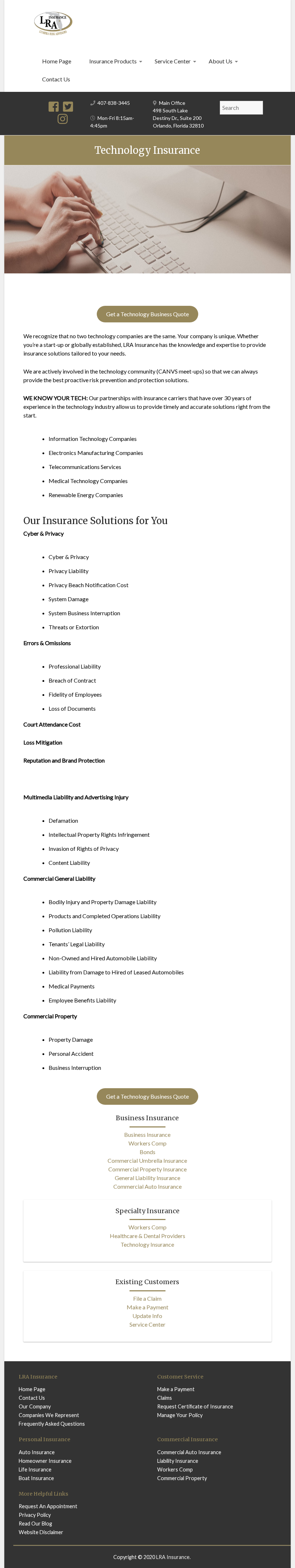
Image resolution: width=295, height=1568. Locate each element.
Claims (164, 1398)
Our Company (35, 1406)
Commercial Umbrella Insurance (147, 1160)
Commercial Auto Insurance (147, 1186)
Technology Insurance (147, 1244)
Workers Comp (147, 1143)
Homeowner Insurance (45, 1461)
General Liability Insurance (147, 1177)
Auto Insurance (37, 1452)
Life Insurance (35, 1469)
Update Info (147, 1315)
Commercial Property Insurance (147, 1169)
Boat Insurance (36, 1478)
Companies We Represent (49, 1415)
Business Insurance (147, 1134)
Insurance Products (113, 61)
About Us (220, 61)
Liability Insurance (177, 1461)
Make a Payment (147, 1307)
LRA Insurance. (173, 1557)
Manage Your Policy (180, 1415)
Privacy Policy (35, 1515)
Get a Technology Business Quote (147, 314)
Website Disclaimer (41, 1532)
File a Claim (147, 1298)
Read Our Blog (35, 1523)
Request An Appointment (48, 1506)
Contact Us (56, 79)
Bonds (147, 1151)
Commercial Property (182, 1478)
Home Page (56, 61)
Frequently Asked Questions (52, 1424)
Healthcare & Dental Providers (147, 1235)
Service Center (173, 61)
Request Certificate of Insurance (195, 1406)
